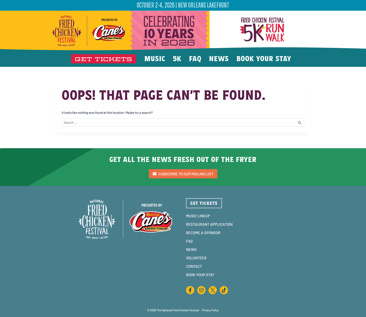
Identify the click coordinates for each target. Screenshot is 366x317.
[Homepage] (130, 31)
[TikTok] (224, 287)
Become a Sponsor (203, 232)
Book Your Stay (263, 58)
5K (177, 58)
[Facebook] (190, 287)
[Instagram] (201, 287)
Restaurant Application (209, 224)
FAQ (195, 58)
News (219, 58)
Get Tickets (103, 59)
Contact (194, 266)
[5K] (263, 30)
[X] (213, 287)
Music (154, 58)
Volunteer (196, 258)
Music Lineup (198, 215)
